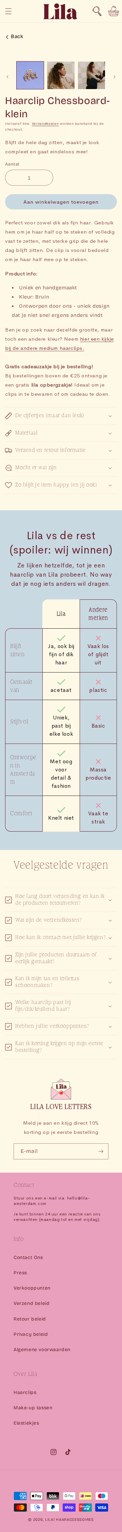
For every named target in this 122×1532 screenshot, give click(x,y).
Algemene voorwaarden (42, 1349)
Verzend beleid (31, 1303)
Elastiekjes (26, 1423)
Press (20, 1273)
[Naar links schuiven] (7, 76)
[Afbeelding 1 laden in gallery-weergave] (30, 75)
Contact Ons (28, 1257)
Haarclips (25, 1392)
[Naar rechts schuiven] (114, 76)
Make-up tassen (33, 1408)
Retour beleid (30, 1319)
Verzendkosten (45, 124)
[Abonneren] (100, 1151)
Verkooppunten (32, 1288)
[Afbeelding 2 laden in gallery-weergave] (60, 75)
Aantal (12, 164)
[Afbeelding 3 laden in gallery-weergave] (91, 75)
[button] (96, 11)
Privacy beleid (31, 1334)
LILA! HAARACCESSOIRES (69, 1519)
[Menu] (8, 11)
